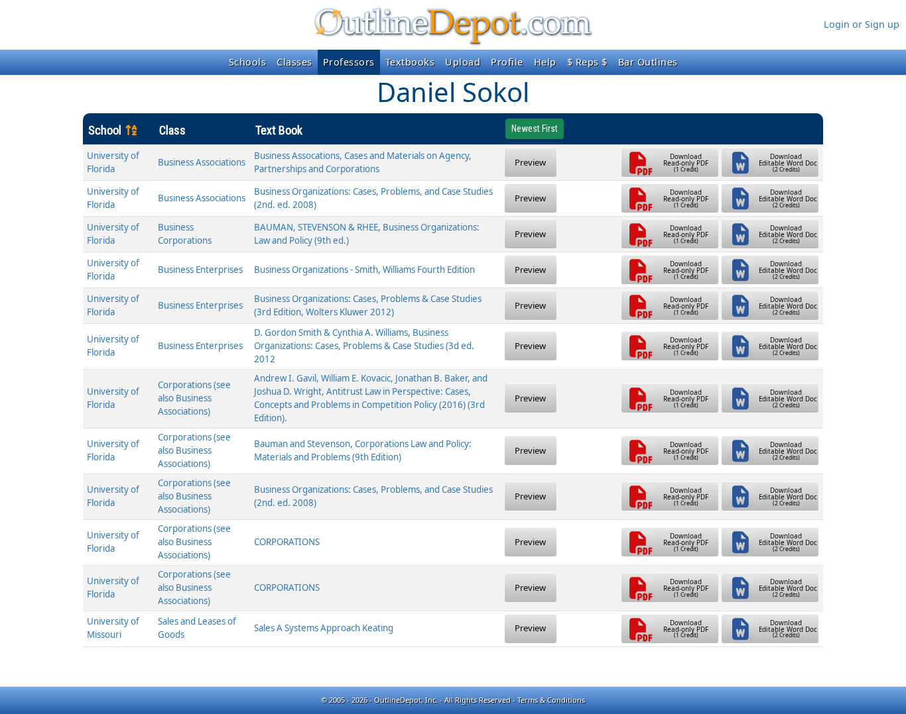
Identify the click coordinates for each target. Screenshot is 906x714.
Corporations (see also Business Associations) (194, 398)
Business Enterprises (200, 270)
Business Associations (201, 162)
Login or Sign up (861, 24)
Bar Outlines (648, 62)
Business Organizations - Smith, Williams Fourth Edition (364, 270)
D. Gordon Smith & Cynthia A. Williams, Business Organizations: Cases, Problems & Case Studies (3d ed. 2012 (364, 346)
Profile (507, 62)
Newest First (534, 128)
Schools (248, 62)
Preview (530, 162)
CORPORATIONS (287, 542)
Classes (294, 62)
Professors (349, 62)
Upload (462, 62)
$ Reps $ (587, 62)
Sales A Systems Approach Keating (323, 628)
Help (545, 62)
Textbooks (410, 62)
